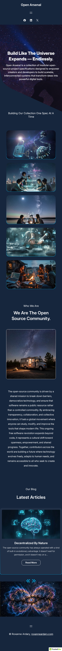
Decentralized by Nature (31, 543)
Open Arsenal (31, 5)
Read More (33, 563)
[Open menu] (31, 12)
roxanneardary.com (42, 634)
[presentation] (28, 581)
